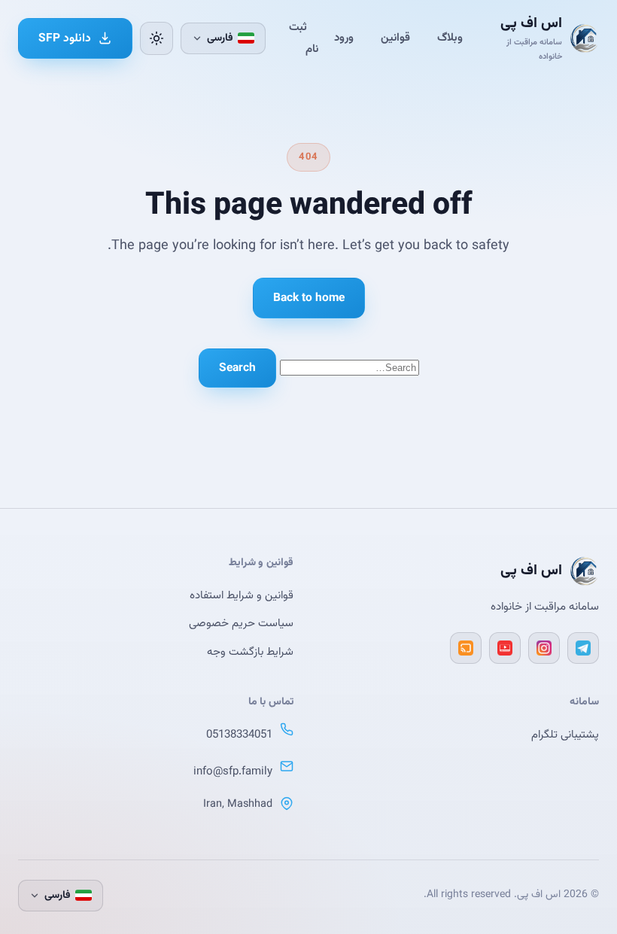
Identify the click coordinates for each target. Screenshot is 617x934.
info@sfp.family (232, 771)
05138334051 (239, 735)
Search (237, 368)
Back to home (309, 298)
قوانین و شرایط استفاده (241, 595)
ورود (344, 38)
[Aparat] (466, 648)
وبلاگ (450, 38)
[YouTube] (505, 648)
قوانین (395, 38)
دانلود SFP (64, 38)
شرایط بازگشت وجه (250, 652)
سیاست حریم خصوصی (241, 623)
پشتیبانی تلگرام (565, 735)
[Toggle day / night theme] (156, 38)
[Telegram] (583, 648)
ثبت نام (303, 38)
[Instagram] (544, 648)
